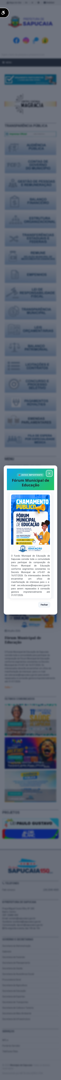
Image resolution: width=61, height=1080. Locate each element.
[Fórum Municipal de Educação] (30, 524)
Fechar (44, 604)
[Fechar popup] (49, 473)
